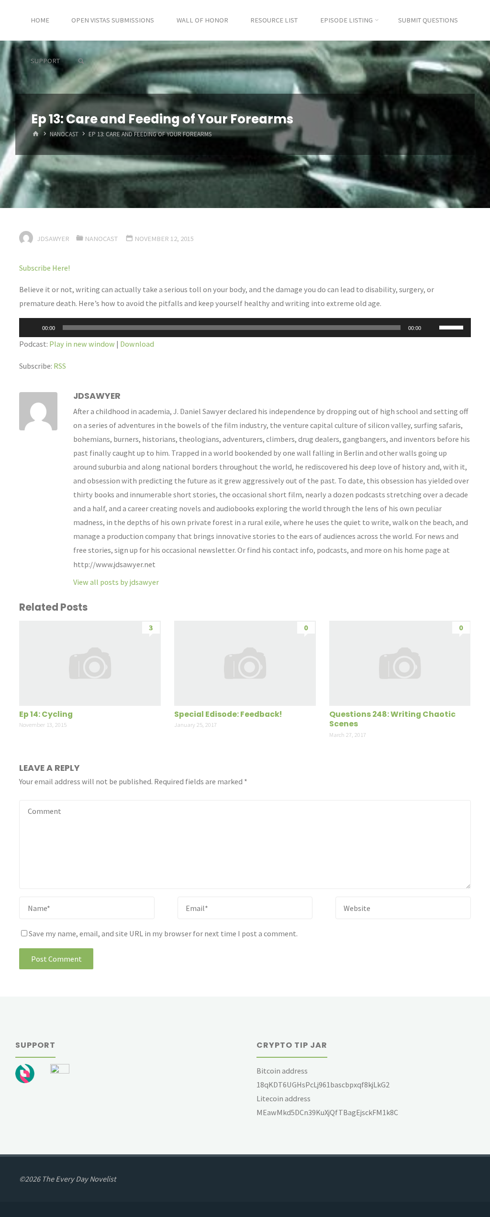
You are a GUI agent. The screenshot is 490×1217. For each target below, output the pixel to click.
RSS (60, 366)
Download (137, 344)
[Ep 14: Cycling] (89, 662)
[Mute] (431, 327)
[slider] (452, 326)
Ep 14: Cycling (46, 714)
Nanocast (64, 135)
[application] (244, 327)
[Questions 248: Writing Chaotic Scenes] (399, 662)
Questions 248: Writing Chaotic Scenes (392, 719)
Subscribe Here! (44, 268)
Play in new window (82, 344)
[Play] (31, 327)
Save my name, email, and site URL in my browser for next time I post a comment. (163, 933)
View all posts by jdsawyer (116, 582)
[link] (81, 61)
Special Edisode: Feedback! (228, 714)
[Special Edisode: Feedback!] (244, 662)
